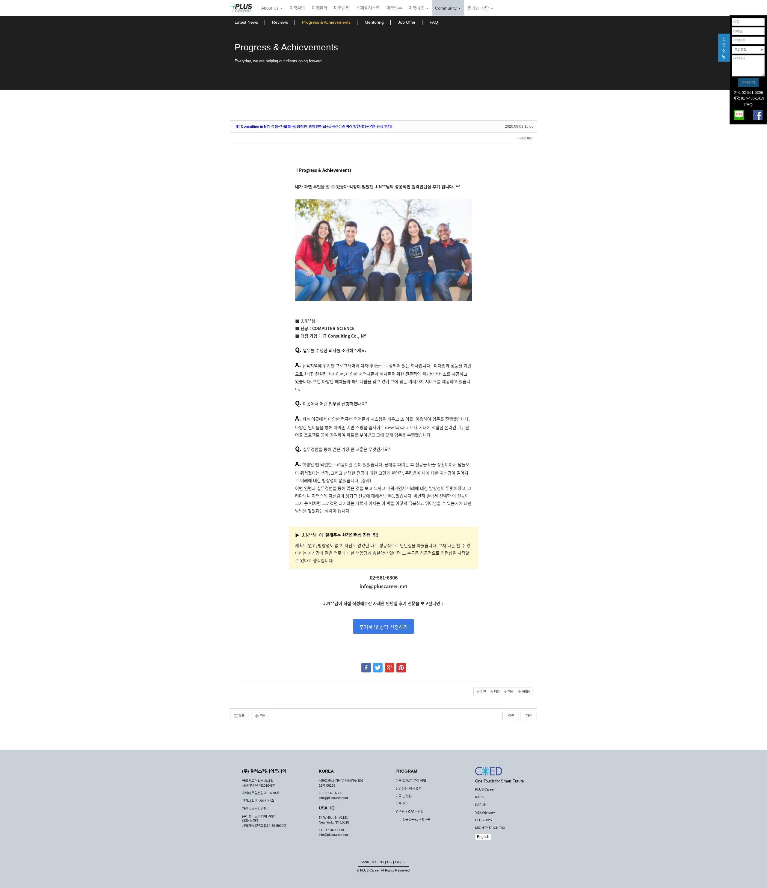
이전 (511, 715)
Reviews (280, 22)
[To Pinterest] (401, 665)
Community (446, 8)
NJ (382, 862)
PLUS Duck (483, 820)
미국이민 (416, 8)
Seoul (364, 862)
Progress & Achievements (326, 22)
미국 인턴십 (403, 796)
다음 (528, 715)
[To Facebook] (366, 665)
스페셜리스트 (368, 8)
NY (374, 862)
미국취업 (297, 8)
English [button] (483, 837)
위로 (262, 715)
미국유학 (319, 8)
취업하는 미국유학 (408, 788)
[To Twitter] (377, 665)
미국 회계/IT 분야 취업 (410, 780)
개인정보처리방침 (254, 808)
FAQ (434, 22)
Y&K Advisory (485, 812)
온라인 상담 (478, 8)
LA (397, 862)
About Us (270, 8)
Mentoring (374, 22)
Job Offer (407, 22)
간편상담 (724, 47)
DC (389, 862)
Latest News (246, 22)
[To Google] (389, 665)
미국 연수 (401, 804)
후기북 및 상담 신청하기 (383, 626)
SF (404, 862)
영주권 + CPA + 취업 (409, 811)
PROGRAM (406, 771)
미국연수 (394, 8)
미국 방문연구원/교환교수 (412, 819)
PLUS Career (485, 789)
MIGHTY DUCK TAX (490, 828)
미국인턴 (342, 8)
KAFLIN (481, 804)
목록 (241, 715)
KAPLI (479, 797)
